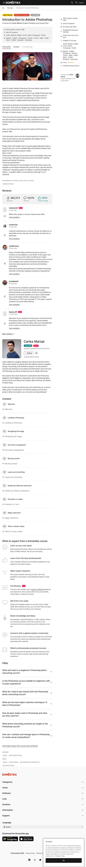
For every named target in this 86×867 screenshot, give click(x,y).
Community (28, 47)
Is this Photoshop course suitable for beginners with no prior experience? (26, 682)
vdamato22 (13, 208)
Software (6, 793)
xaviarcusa (13, 225)
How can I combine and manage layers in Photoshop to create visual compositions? (26, 735)
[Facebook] (29, 860)
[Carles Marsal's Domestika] (36, 353)
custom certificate (37, 589)
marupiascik (13, 281)
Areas (5, 787)
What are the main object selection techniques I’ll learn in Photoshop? (24, 703)
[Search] (72, 2)
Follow (29, 353)
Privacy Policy (41, 853)
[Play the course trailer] (27, 66)
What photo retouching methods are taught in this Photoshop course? (25, 725)
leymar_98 (13, 312)
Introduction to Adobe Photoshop (27, 19)
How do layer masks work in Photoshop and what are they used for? (24, 714)
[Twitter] (40, 860)
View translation (14, 217)
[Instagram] (35, 860)
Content (16, 47)
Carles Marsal (17, 23)
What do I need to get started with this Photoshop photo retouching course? (25, 692)
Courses (10, 8)
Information (6, 47)
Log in (81, 3)
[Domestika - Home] (3, 8)
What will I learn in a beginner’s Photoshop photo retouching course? (24, 671)
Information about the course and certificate (20, 746)
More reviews (7, 334)
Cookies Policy (60, 856)
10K (23, 29)
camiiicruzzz (14, 246)
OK (64, 860)
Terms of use (30, 853)
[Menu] (3, 2)
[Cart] (76, 2)
